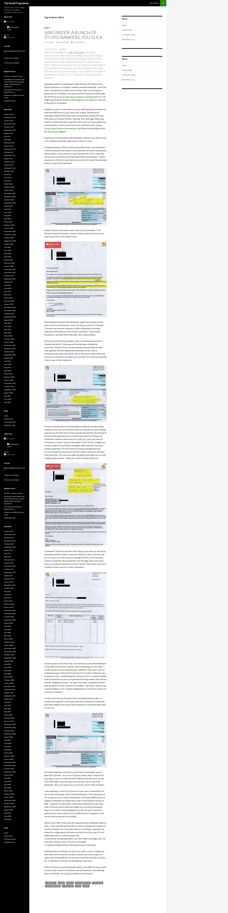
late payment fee (83, 883)
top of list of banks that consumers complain (73, 96)
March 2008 (8, 260)
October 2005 (9, 352)
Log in (124, 25)
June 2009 (7, 212)
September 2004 (10, 390)
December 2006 (9, 307)
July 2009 (7, 209)
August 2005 (8, 358)
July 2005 (7, 361)
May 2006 (7, 329)
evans (61, 883)
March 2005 (8, 374)
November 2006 (10, 310)
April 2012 (7, 140)
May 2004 (7, 402)
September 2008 (10, 241)
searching (48, 778)
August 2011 (8, 159)
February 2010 (9, 187)
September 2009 (10, 203)
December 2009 (9, 193)
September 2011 (10, 155)
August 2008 (8, 244)
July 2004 (7, 396)
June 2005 (7, 364)
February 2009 (9, 225)
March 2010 (8, 184)
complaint (51, 883)
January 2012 (8, 146)
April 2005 (7, 371)
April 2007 (7, 295)
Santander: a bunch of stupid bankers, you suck (73, 35)
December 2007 (9, 269)
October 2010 (9, 171)
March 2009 (8, 222)
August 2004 (8, 393)
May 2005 (7, 367)
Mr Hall (86, 439)
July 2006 (7, 323)
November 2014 (10, 117)
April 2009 (7, 219)
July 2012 (7, 136)
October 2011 (9, 152)
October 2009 (9, 200)
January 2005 (8, 380)
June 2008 (7, 250)
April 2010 (7, 181)
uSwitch (67, 873)
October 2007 (9, 276)
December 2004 (9, 383)
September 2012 (10, 130)
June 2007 (7, 288)
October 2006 (9, 314)
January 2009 (8, 228)
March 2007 (8, 298)
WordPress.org (128, 39)
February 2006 (9, 339)
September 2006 (10, 317)
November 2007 (10, 273)
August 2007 (8, 282)
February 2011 (9, 162)
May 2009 (7, 216)
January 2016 (8, 114)
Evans (66, 112)
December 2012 (9, 124)
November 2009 (10, 197)
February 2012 (9, 143)
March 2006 (8, 336)
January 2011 (8, 165)
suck (78, 886)
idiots (70, 883)
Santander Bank (53, 886)
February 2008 (9, 263)
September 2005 (10, 355)
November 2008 (10, 235)
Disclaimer (154, 3)
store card (68, 886)
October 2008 (9, 238)
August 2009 (8, 206)
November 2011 (10, 149)
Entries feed (127, 30)
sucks (86, 886)
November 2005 (10, 348)
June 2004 (7, 399)
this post (54, 131)
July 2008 (7, 247)
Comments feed (128, 34)
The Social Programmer (16, 3)
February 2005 (9, 377)
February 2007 (9, 301)
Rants (47, 28)
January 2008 (8, 266)
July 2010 (7, 174)
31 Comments (78, 42)
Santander (97, 883)
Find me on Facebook (11, 63)
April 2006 (7, 333)
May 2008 (7, 254)
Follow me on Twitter (11, 58)
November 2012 (10, 101)
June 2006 (7, 326)
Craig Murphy (63, 42)
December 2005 (9, 345)
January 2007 (8, 304)
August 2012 (8, 133)
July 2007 (7, 285)
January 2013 (8, 121)
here (66, 128)
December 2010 (9, 168)
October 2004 (9, 386)
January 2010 (8, 190)
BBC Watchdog (76, 52)
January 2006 (8, 342)
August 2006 (8, 320)
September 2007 (10, 279)
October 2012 (9, 127)
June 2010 (7, 178)
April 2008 (7, 257)
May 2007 (7, 292)
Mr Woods (81, 325)
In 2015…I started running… (13, 76)
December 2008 (9, 231)
